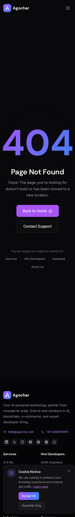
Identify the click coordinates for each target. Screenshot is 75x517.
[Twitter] (14, 442)
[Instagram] (22, 442)
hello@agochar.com (21, 431)
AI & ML (8, 462)
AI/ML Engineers (51, 462)
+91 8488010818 (57, 431)
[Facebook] (30, 442)
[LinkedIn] (6, 442)
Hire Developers (34, 258)
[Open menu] (68, 8)
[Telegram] (46, 442)
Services (11, 258)
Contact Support (37, 226)
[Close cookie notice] (69, 471)
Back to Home (35, 211)
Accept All (29, 496)
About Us (37, 266)
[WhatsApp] (54, 442)
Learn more (40, 486)
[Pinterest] (38, 442)
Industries (58, 258)
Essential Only (31, 505)
